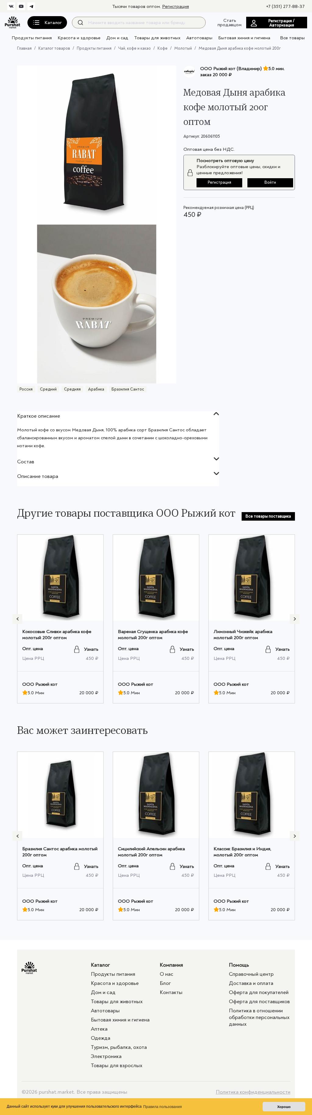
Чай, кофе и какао (134, 48)
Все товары (292, 38)
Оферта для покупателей (259, 992)
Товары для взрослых (116, 1065)
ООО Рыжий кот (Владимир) (231, 68)
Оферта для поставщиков (259, 1001)
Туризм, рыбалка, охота (119, 1047)
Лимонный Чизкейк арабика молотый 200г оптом (243, 634)
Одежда (100, 1038)
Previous (17, 619)
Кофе (163, 48)
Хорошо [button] (284, 1107)
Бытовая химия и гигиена (244, 38)
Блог (165, 983)
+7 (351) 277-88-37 (285, 6)
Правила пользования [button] (162, 1107)
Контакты (171, 992)
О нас (166, 974)
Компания (171, 964)
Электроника (106, 1056)
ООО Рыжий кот (40, 684)
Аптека (99, 1028)
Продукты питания (32, 38)
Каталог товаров (54, 48)
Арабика (96, 389)
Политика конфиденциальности (253, 1092)
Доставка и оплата (251, 983)
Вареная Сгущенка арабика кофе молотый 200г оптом (153, 634)
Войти (270, 182)
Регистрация (175, 6)
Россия (26, 389)
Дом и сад (117, 38)
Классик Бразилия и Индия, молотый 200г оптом (242, 852)
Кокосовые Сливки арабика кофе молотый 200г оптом (56, 634)
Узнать (91, 649)
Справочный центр (251, 974)
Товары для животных (157, 38)
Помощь (239, 964)
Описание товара (37, 476)
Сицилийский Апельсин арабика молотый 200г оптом (151, 852)
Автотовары (199, 38)
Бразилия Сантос (128, 389)
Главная (24, 48)
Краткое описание (38, 415)
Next (295, 619)
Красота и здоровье (79, 38)
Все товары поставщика (268, 516)
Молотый (183, 48)
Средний (48, 389)
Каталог (100, 964)
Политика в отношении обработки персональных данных (259, 1017)
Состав (25, 461)
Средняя (72, 389)
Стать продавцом (230, 22)
